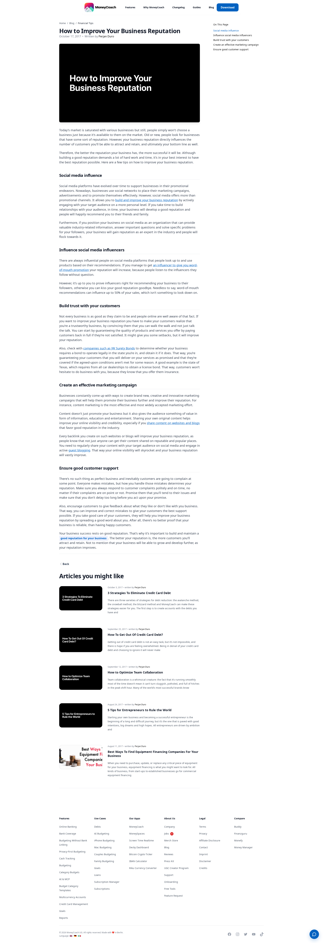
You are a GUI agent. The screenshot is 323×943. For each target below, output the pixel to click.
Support (168, 875)
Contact (203, 847)
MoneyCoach (136, 826)
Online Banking (68, 826)
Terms (202, 826)
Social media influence (226, 30)
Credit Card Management (73, 904)
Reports (63, 917)
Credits (203, 868)
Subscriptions (102, 888)
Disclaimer (205, 861)
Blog (211, 7)
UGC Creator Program (176, 868)
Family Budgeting (104, 861)
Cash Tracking (67, 858)
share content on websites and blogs (173, 423)
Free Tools (169, 888)
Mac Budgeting (103, 847)
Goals (62, 911)
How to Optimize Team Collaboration (135, 672)
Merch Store (171, 840)
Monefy (238, 840)
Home (62, 23)
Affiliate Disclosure (209, 840)
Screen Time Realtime (141, 840)
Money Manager (243, 847)
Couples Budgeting (105, 854)
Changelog (178, 7)
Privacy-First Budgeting (72, 851)
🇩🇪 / (76, 935)
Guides (197, 7)
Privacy (203, 833)
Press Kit (169, 861)
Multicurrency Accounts (72, 897)
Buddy (237, 826)
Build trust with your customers (231, 40)
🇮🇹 (79, 935)
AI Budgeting (101, 833)
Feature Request (173, 895)
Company (169, 826)
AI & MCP (64, 879)
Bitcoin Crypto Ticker (140, 854)
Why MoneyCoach (153, 7)
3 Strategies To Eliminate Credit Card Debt (139, 593)
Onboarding (171, 881)
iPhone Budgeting (104, 840)
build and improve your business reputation (146, 200)
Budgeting (65, 865)
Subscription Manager (106, 881)
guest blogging (79, 450)
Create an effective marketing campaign (236, 44)
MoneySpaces (137, 833)
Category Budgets (69, 872)
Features (130, 7)
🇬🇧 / (71, 935)
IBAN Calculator (138, 861)
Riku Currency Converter (143, 868)
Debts (97, 826)
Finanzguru (240, 833)
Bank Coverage (67, 833)
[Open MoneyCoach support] (314, 934)
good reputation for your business (83, 538)
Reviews (168, 854)
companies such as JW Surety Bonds (109, 348)
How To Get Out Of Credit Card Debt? (135, 635)
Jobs (168, 833)
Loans (97, 875)
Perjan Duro (106, 36)
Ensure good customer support (230, 49)
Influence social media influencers (232, 35)
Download (228, 7)
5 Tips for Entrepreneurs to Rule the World (139, 710)
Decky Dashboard (139, 847)
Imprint (203, 854)
